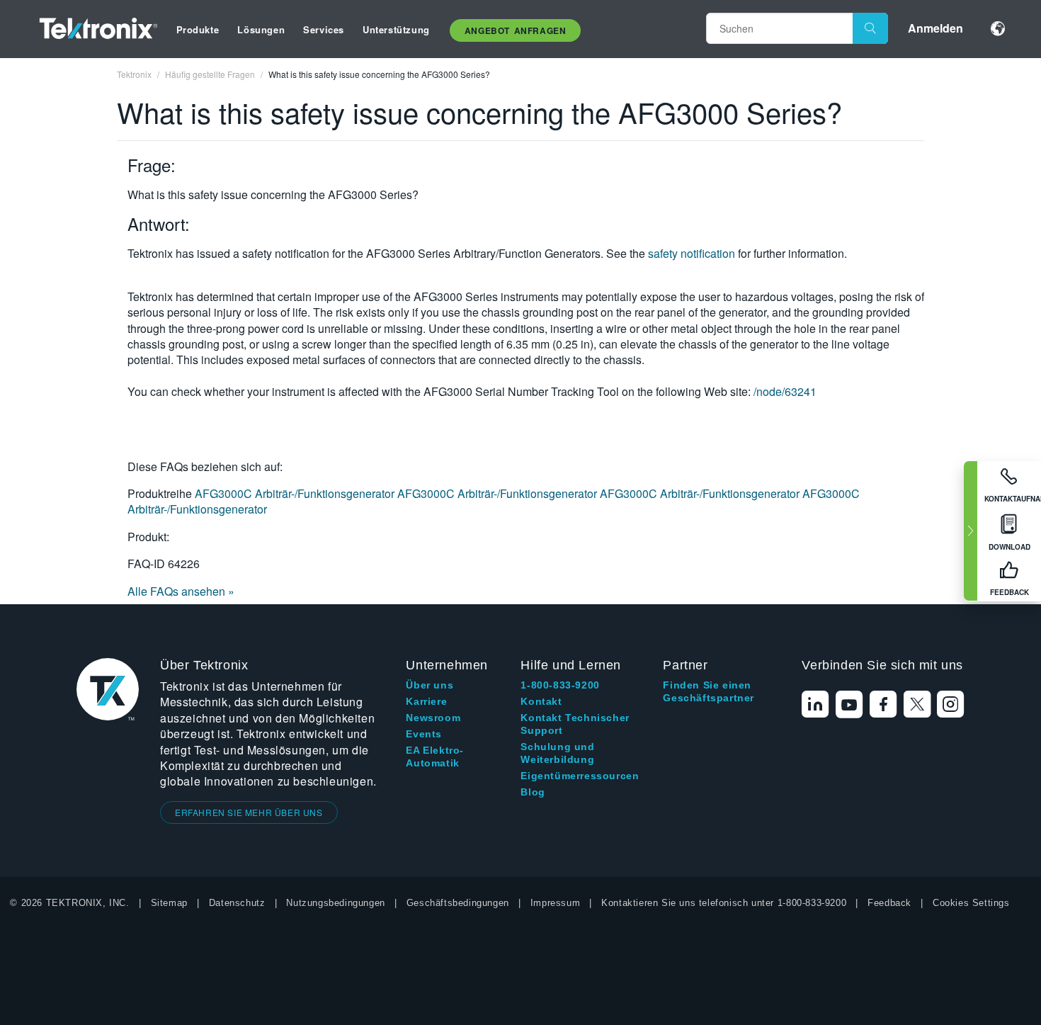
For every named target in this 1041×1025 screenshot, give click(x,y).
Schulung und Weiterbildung (557, 753)
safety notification (691, 253)
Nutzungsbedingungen (335, 902)
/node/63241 (785, 391)
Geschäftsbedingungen (457, 902)
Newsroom (433, 717)
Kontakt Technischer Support (574, 724)
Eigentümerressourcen (579, 775)
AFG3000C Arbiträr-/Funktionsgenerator (296, 493)
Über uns (429, 685)
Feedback (889, 902)
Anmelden (935, 28)
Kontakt (541, 701)
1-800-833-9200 (559, 685)
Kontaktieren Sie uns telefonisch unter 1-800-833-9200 (723, 902)
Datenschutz (237, 902)
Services (323, 29)
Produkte (198, 29)
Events (424, 734)
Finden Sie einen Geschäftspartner (708, 691)
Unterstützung (396, 29)
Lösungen (261, 29)
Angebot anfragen (516, 30)
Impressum (555, 902)
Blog (532, 792)
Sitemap (169, 902)
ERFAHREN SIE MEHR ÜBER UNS (249, 812)
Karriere (426, 701)
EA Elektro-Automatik (435, 756)
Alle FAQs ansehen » (180, 591)
